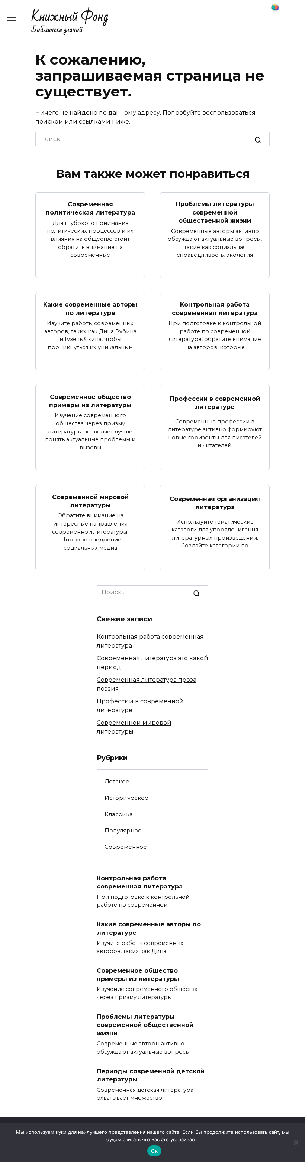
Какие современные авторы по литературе (90, 308)
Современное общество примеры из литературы (90, 400)
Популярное (123, 830)
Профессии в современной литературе (215, 402)
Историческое (126, 797)
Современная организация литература (215, 503)
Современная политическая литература (90, 208)
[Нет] (295, 1142)
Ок (154, 1151)
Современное (126, 846)
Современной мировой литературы (90, 500)
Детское (117, 781)
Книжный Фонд (70, 17)
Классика (119, 814)
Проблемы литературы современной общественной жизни (215, 212)
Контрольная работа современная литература (215, 308)
